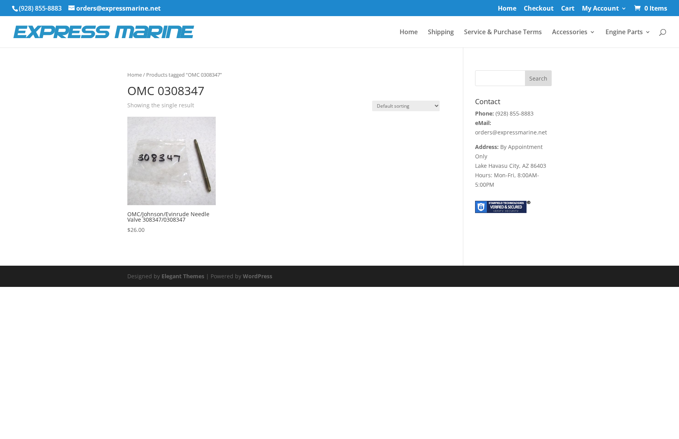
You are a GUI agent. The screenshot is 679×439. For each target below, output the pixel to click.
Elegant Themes (182, 276)
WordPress (257, 276)
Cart (567, 9)
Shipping (441, 32)
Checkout (539, 9)
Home (507, 9)
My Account (600, 9)
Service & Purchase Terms (503, 32)
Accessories (569, 32)
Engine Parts (624, 32)
